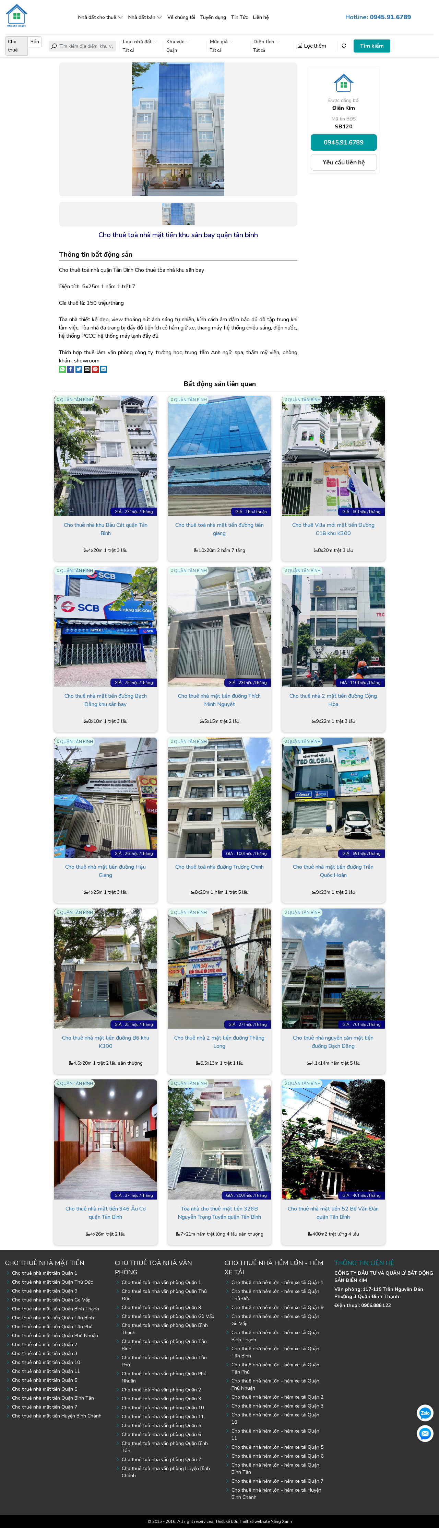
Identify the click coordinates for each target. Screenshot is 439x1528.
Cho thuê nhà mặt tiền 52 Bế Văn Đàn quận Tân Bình (333, 1213)
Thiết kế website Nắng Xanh (265, 1521)
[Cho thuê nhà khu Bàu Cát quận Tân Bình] (105, 455)
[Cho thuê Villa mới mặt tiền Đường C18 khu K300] (333, 455)
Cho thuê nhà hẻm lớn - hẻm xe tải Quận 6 (277, 1456)
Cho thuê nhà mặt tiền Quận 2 (44, 1344)
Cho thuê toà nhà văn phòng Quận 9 (161, 1307)
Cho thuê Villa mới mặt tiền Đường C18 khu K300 (333, 529)
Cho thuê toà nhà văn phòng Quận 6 (161, 1434)
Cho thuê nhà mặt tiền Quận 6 (44, 1389)
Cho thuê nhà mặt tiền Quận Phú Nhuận (55, 1335)
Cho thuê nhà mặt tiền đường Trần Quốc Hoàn (333, 871)
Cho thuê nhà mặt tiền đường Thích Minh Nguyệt (219, 700)
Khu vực (176, 41)
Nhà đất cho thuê (97, 17)
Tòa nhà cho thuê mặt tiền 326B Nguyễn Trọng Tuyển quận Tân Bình (219, 1213)
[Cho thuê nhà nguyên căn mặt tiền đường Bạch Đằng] (333, 968)
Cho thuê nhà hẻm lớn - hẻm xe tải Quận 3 (277, 1406)
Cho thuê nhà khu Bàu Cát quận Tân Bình (105, 529)
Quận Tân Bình (76, 400)
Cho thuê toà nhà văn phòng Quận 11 (163, 1416)
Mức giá (219, 41)
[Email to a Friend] (87, 369)
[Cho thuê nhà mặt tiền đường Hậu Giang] (105, 797)
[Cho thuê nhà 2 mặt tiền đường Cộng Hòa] (333, 626)
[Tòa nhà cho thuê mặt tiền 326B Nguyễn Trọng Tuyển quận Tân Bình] (219, 1139)
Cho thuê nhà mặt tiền (44, 1263)
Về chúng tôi (181, 17)
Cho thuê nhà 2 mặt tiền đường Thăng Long (219, 1042)
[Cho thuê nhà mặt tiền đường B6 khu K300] (105, 968)
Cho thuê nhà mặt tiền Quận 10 (46, 1362)
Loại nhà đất (138, 41)
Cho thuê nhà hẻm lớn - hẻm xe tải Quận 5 (277, 1447)
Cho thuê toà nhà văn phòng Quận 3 (161, 1399)
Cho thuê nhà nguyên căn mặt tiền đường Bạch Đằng (333, 1042)
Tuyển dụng (213, 17)
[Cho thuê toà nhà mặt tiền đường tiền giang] (219, 455)
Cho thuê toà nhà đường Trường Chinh (219, 867)
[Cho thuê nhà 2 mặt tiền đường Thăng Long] (219, 968)
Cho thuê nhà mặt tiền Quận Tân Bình (53, 1318)
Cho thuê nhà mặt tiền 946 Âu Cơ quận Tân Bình (106, 1213)
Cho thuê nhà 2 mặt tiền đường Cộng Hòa (333, 700)
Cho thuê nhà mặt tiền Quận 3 (44, 1353)
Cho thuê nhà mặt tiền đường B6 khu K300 (105, 1042)
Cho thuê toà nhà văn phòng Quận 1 (161, 1282)
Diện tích (264, 41)
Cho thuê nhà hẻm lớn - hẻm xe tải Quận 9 (277, 1307)
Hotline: (378, 17)
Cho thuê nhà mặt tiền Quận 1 (44, 1273)
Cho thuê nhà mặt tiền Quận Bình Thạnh (55, 1309)
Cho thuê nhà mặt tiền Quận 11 (46, 1371)
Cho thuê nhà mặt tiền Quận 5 (44, 1380)
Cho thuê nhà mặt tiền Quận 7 (44, 1407)
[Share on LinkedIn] (103, 369)
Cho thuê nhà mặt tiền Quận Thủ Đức (52, 1282)
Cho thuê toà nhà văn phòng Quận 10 (163, 1407)
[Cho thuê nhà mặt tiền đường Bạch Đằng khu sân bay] (105, 626)
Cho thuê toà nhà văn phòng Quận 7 (161, 1459)
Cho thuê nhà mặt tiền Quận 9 (44, 1291)
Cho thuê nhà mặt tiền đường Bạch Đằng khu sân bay (105, 700)
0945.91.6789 (344, 142)
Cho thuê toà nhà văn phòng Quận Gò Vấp (168, 1316)
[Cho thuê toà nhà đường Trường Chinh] (219, 797)
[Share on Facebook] (70, 369)
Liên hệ (261, 17)
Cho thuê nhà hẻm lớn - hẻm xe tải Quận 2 (277, 1397)
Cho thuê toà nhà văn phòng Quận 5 (161, 1425)
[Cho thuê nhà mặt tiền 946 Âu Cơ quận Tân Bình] (105, 1139)
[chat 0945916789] (425, 1412)
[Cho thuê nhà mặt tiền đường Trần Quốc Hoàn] (333, 797)
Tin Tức (239, 17)
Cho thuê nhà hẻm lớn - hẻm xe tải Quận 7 (277, 1481)
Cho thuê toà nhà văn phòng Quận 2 (161, 1390)
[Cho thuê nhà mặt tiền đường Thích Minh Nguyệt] (219, 626)
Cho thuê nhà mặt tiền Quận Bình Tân (53, 1398)
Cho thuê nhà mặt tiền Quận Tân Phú (52, 1326)
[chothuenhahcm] (16, 15)
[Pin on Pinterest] (95, 369)
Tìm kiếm (372, 46)
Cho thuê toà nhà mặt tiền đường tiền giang (219, 529)
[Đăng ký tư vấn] (425, 1433)
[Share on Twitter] (78, 369)
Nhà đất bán (141, 17)
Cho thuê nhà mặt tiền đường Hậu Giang (105, 871)
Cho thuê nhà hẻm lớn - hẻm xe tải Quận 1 (277, 1282)
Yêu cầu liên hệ (344, 162)
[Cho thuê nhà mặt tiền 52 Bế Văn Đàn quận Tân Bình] (333, 1139)
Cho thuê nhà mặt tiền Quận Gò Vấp (51, 1300)
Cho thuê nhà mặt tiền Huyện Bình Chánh (57, 1416)
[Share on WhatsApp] (62, 369)
